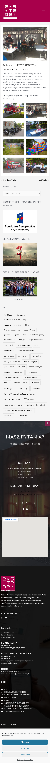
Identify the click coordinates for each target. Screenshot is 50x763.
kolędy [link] (22, 340)
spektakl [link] (18, 372)
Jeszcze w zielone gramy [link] (33, 335)
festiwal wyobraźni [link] (12, 325)
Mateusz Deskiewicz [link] (26, 351)
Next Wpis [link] (43, 180)
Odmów (25, 748)
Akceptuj (25, 742)
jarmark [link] (7, 335)
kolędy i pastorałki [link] (36, 340)
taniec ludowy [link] (21, 383)
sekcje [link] (7, 372)
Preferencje (25, 755)
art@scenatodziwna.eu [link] (26, 494)
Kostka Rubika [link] (24, 345)
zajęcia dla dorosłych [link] (13, 405)
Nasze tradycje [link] (30, 362)
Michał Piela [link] (9, 356)
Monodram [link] (23, 356)
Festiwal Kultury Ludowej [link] (15, 320)
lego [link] (36, 345)
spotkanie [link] (32, 372)
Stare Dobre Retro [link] (12, 377)
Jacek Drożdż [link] (29, 330)
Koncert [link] (9, 345)
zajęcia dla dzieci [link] (36, 405)
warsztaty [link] (22, 388)
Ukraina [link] (35, 383)
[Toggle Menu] (43, 11)
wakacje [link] (8, 388)
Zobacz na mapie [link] (6, 637)
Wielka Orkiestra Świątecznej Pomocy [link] (20, 394)
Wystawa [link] (29, 399)
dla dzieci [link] (21, 315)
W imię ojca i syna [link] (12, 399)
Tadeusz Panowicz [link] (31, 377)
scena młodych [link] (35, 367)
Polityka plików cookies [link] (25, 760)
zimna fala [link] (8, 415)
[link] (10, 11)
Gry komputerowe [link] (12, 330)
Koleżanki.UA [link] (9, 340)
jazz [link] (17, 335)
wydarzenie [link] (8, 69)
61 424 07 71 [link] (26, 491)
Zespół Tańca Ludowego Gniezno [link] (18, 410)
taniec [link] (7, 383)
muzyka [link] (36, 356)
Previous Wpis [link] (8, 180)
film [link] (27, 325)
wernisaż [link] (36, 389)
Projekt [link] (21, 367)
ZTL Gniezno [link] (22, 415)
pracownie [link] (9, 367)
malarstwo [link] (9, 351)
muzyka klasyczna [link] (12, 362)
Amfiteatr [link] (8, 315)
